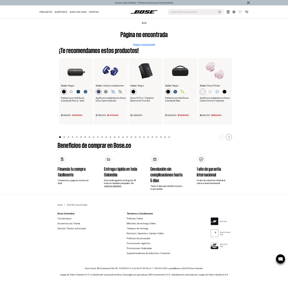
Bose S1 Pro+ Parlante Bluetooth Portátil (142, 99)
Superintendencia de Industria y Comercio (148, 253)
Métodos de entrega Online (141, 223)
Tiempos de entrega (137, 228)
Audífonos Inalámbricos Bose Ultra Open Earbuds (111, 99)
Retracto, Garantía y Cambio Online (145, 233)
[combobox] (196, 12)
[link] (144, 12)
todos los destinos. (113, 186)
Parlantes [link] (46, 12)
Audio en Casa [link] (78, 12)
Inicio (60, 204)
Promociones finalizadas (139, 248)
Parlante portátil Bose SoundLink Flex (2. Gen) (72, 99)
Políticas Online (135, 218)
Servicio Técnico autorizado (72, 228)
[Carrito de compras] (246, 12)
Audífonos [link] (61, 12)
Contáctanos (65, 218)
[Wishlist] (240, 12)
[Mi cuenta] (233, 11)
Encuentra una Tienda (69, 223)
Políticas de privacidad (138, 238)
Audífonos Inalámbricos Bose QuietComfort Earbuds (215, 99)
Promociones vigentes (138, 243)
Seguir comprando (144, 44)
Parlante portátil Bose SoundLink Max (177, 99)
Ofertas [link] (94, 12)
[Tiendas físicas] (228, 11)
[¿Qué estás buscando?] (220, 12)
